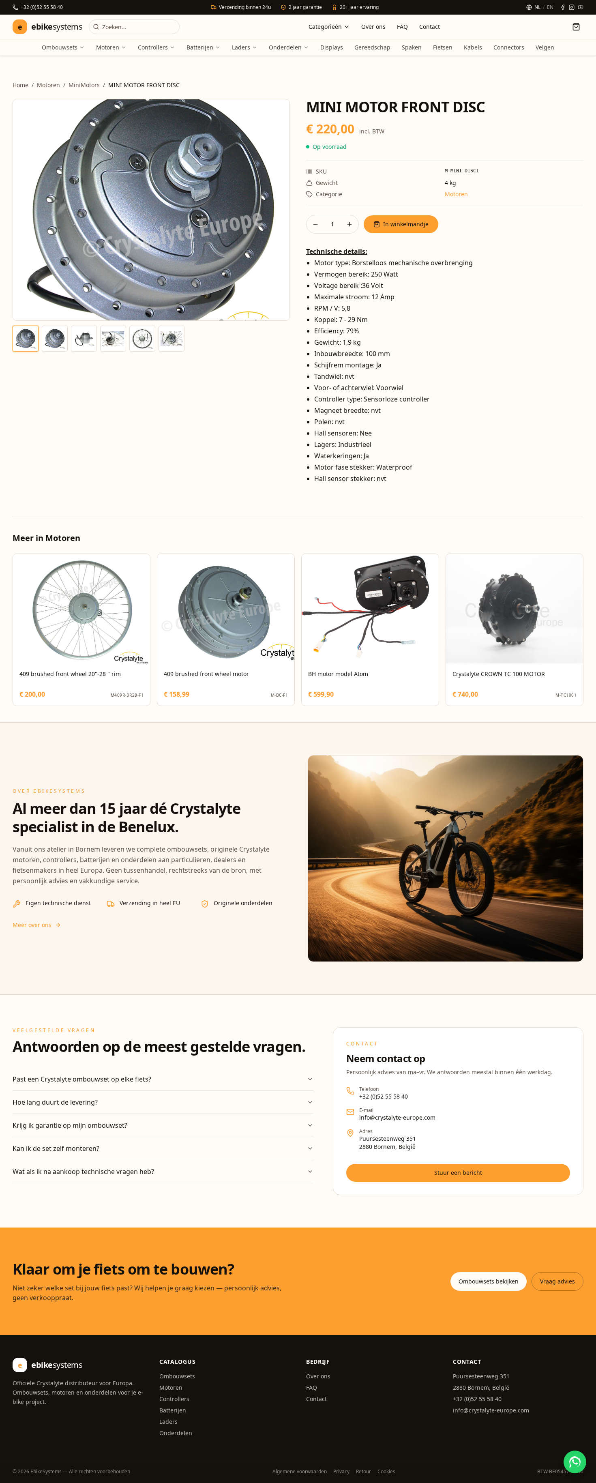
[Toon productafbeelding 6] (171, 339)
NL (537, 7)
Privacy (341, 1471)
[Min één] (315, 224)
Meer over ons (32, 925)
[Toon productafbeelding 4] (113, 339)
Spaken (412, 47)
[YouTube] (580, 7)
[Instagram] (572, 7)
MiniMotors (84, 85)
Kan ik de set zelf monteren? (56, 1148)
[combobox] (134, 26)
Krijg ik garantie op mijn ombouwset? (70, 1125)
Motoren (107, 47)
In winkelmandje (406, 224)
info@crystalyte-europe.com (397, 1117)
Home (20, 85)
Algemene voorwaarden (299, 1471)
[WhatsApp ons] (575, 1462)
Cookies (386, 1471)
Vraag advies (557, 1281)
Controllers (153, 47)
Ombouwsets (59, 47)
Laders (241, 47)
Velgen (545, 47)
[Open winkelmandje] (576, 26)
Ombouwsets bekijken (489, 1281)
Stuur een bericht (458, 1172)
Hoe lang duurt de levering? (55, 1102)
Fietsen (442, 47)
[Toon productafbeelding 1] (26, 339)
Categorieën (325, 26)
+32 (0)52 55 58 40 (383, 1096)
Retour (363, 1471)
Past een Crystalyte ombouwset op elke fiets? (82, 1079)
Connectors (508, 47)
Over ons (373, 26)
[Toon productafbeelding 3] (84, 339)
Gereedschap (372, 47)
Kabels (473, 47)
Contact (429, 26)
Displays (331, 47)
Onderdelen (285, 47)
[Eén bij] (349, 224)
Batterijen (200, 47)
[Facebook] (563, 7)
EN (550, 7)
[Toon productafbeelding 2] (55, 339)
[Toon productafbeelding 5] (142, 339)
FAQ (402, 26)
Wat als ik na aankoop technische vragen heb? (83, 1171)
